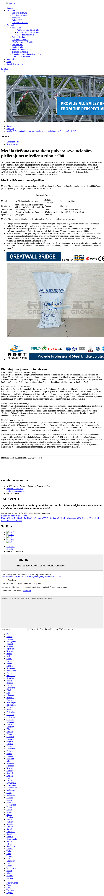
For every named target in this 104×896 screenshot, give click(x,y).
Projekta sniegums (19, 13)
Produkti (10, 25)
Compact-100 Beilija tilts (28, 30)
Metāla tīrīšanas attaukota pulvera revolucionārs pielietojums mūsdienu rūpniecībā (41, 131)
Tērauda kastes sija (20, 52)
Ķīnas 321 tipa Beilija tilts (12, 518)
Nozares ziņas (12, 144)
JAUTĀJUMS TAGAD (11, 520)
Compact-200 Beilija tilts (28, 32)
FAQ (8, 61)
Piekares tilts (17, 44)
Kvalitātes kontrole (20, 15)
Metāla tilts (61, 518)
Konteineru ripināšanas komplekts (26, 54)
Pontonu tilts (17, 47)
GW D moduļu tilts (20, 39)
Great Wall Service (20, 22)
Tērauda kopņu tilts (20, 49)
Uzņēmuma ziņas (13, 142)
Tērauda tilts (95, 518)
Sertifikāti (16, 18)
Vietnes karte (21, 516)
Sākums (9, 8)
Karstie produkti (8, 516)
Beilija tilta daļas (19, 37)
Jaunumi (10, 59)
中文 (3, 71)
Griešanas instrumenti (21, 57)
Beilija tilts (16, 27)
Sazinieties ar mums (14, 64)
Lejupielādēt (17, 20)
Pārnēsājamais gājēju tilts (22, 42)
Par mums (10, 10)
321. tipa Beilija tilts (25, 35)
